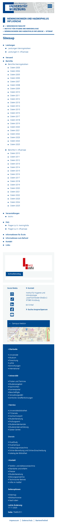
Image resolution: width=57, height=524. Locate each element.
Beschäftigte (14, 392)
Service (12, 405)
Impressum (14, 520)
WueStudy (13, 442)
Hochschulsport (15, 416)
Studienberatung (16, 419)
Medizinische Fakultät (16, 26)
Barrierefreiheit (42, 520)
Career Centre (14, 430)
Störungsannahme (17, 477)
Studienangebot (15, 384)
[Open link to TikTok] (10, 299)
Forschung (13, 360)
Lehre (11, 363)
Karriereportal (14, 389)
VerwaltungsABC (16, 395)
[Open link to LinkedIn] (10, 304)
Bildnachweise (15, 498)
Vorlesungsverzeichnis (18, 448)
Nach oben (13, 500)
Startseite (13, 349)
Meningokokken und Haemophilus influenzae (24, 31)
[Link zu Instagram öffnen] (10, 294)
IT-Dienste (13, 413)
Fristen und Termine (17, 381)
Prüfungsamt (14, 421)
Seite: (10, 512)
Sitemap (49, 31)
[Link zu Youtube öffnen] (10, 314)
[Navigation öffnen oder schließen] (50, 6)
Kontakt (31, 288)
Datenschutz (27, 520)
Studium (12, 358)
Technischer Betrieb (17, 479)
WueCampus (14, 445)
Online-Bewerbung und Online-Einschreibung (27, 450)
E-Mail (31, 305)
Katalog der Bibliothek (18, 453)
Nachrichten (14, 387)
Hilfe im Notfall (15, 482)
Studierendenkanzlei (17, 424)
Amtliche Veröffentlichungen (21, 398)
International (14, 368)
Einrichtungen (14, 366)
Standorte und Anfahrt (18, 469)
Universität (13, 355)
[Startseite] (3, 26)
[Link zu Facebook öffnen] (10, 309)
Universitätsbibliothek (18, 411)
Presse (12, 471)
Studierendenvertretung (18, 427)
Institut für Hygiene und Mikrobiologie (22, 29)
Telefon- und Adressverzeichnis (22, 466)
